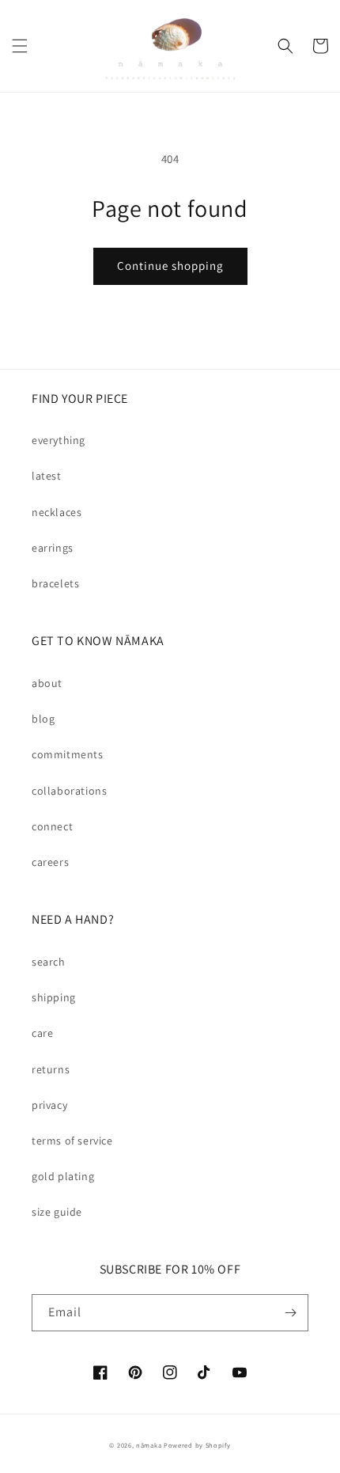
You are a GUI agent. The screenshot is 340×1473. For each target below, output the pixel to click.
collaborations (69, 791)
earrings (53, 548)
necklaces (56, 512)
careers (50, 862)
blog (43, 719)
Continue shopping (170, 265)
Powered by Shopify (197, 1445)
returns (51, 1069)
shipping (54, 997)
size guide (57, 1212)
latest (47, 476)
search (49, 962)
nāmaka (150, 1445)
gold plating (63, 1176)
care (42, 1033)
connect (52, 826)
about (47, 683)
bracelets (55, 583)
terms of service (72, 1140)
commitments (68, 754)
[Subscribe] (290, 1312)
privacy (49, 1105)
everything (58, 440)
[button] (19, 45)
